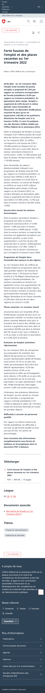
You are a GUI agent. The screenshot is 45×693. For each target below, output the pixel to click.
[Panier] (34, 21)
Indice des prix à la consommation (19, 666)
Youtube (35, 608)
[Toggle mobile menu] (41, 21)
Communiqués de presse (14, 645)
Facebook (9, 608)
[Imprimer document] (33, 32)
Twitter (22, 608)
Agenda (6, 652)
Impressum (22, 689)
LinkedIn (9, 613)
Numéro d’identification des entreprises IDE (15, 674)
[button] (41, 592)
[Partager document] (38, 32)
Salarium (7, 659)
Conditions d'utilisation (9, 689)
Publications (8, 639)
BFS (9, 21)
